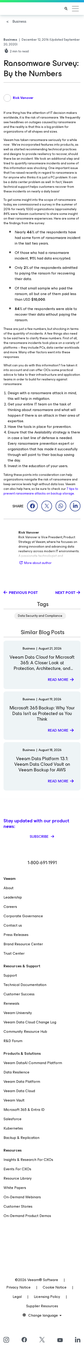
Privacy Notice (18, 1287)
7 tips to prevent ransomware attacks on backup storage (41, 491)
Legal (17, 1296)
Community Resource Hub (25, 1031)
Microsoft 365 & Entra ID (24, 1109)
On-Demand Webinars (22, 1197)
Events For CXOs (17, 1169)
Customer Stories (18, 1206)
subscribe (39, 836)
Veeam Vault (14, 1100)
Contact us (13, 925)
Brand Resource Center (23, 944)
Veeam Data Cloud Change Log (30, 1022)
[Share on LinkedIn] (75, 506)
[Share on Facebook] (32, 506)
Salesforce (12, 1119)
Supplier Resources (42, 1306)
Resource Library (18, 1178)
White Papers (15, 1188)
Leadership (13, 897)
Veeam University (18, 1013)
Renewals (11, 1003)
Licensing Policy (47, 1296)
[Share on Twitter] (46, 506)
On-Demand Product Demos (27, 1216)
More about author (38, 563)
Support (10, 975)
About (9, 888)
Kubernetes (13, 1128)
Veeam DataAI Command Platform (33, 1063)
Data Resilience (16, 1072)
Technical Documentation (25, 985)
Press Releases (16, 935)
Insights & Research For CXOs (28, 1159)
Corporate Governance (23, 916)
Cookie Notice (54, 1287)
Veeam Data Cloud (19, 1091)
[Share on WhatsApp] (61, 506)
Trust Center (14, 953)
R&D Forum (13, 1041)
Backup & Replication (21, 1137)
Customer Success (19, 994)
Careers (10, 906)
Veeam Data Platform (22, 1081)
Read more (58, 679)
